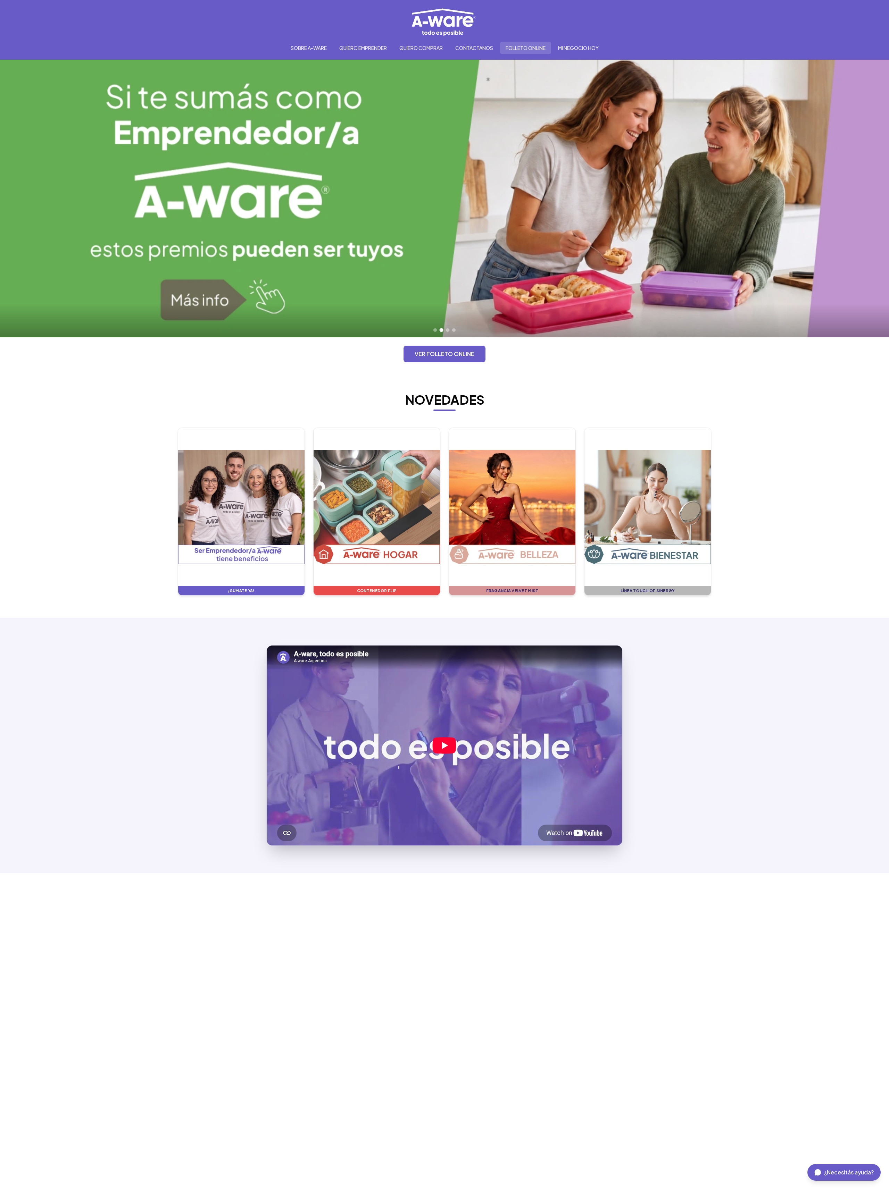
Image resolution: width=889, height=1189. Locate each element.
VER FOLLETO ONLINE (444, 353)
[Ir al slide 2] (441, 330)
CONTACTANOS (474, 48)
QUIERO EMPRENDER (363, 48)
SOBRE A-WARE (309, 48)
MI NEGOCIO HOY (578, 48)
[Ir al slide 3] (448, 330)
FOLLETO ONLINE (526, 48)
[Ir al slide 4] (454, 330)
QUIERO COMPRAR (421, 48)
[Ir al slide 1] (435, 330)
